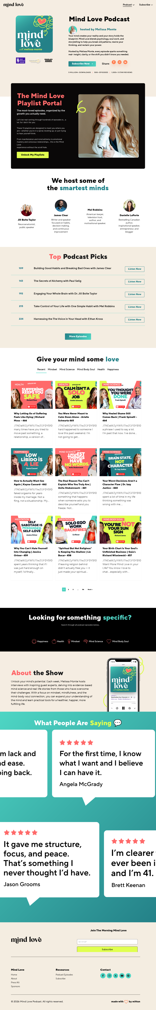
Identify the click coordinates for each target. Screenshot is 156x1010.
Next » (90, 589)
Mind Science (111, 384)
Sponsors (15, 986)
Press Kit (15, 982)
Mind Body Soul (113, 519)
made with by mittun (125, 1001)
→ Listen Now (27, 233)
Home (14, 974)
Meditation (22, 519)
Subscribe (60, 978)
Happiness (21, 452)
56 (83, 589)
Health (19, 384)
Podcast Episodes (64, 974)
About (14, 978)
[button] (33, 155)
